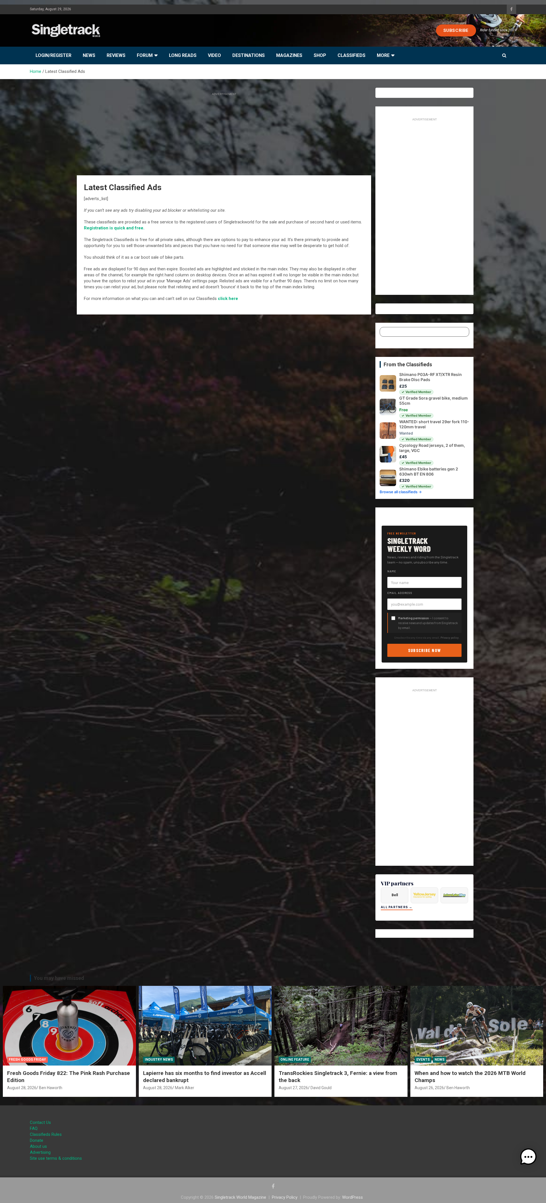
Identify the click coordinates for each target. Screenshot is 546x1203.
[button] (528, 1157)
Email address (399, 593)
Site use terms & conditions (56, 1158)
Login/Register (53, 55)
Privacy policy (449, 637)
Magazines (289, 55)
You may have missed (59, 978)
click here (228, 298)
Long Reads (183, 55)
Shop (320, 55)
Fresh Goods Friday (27, 1060)
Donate (36, 1140)
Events (423, 1060)
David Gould (321, 1087)
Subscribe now (424, 650)
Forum (145, 55)
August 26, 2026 (429, 1087)
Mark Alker (184, 1087)
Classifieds (351, 55)
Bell (395, 895)
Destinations (248, 55)
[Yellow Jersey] (424, 895)
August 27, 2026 (293, 1087)
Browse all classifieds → (401, 492)
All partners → (397, 907)
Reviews (116, 55)
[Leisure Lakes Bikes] (454, 895)
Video (214, 55)
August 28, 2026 (21, 1087)
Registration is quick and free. (114, 228)
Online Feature (294, 1060)
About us (38, 1146)
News (89, 55)
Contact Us (40, 1122)
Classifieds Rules (46, 1134)
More (383, 55)
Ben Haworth (50, 1087)
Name (391, 571)
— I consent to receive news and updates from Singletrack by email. (428, 623)
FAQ (34, 1128)
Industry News (159, 1060)
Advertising (40, 1152)
